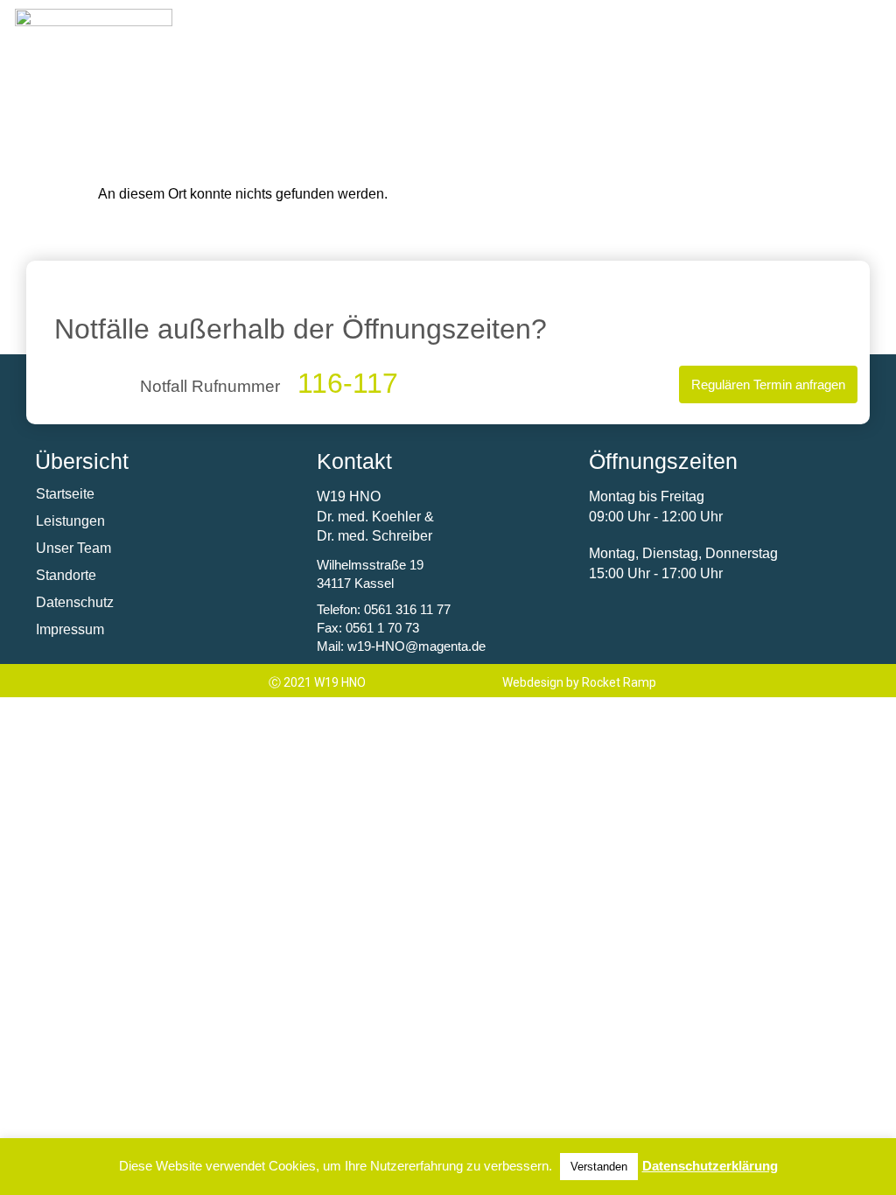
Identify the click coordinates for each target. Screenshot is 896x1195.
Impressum (70, 629)
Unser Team (73, 548)
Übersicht (82, 461)
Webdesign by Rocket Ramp (579, 682)
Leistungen (70, 521)
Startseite (65, 493)
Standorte (66, 575)
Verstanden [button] (598, 1166)
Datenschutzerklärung (710, 1165)
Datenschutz (75, 602)
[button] (759, 23)
